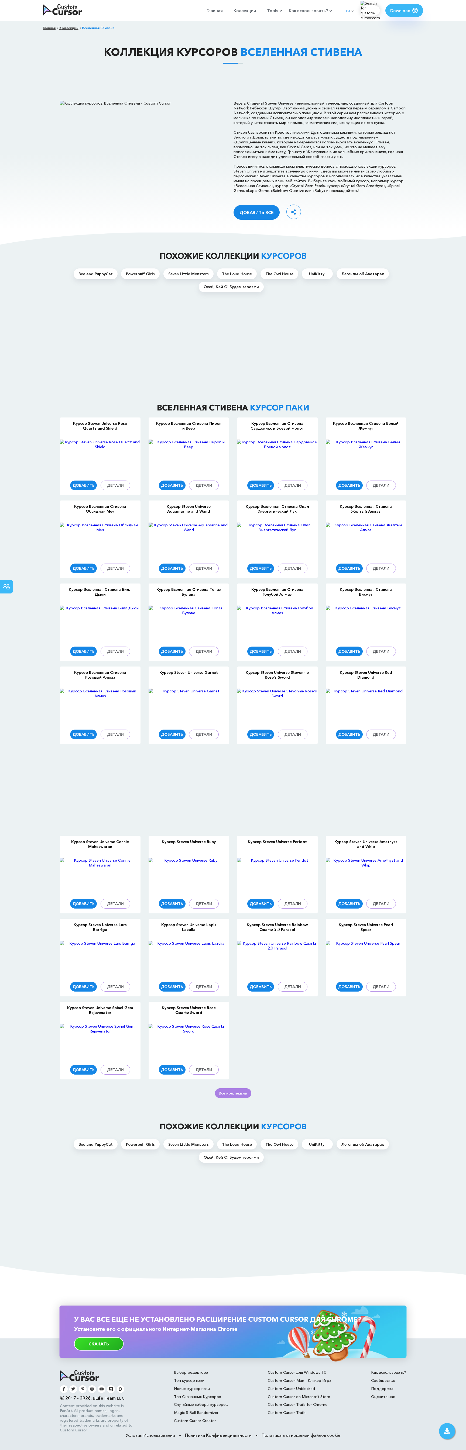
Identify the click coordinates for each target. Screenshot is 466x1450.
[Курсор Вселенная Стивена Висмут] (366, 623)
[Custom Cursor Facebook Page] (64, 1389)
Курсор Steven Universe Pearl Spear (366, 927)
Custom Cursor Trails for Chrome (297, 1404)
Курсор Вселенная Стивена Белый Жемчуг (366, 426)
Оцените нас (383, 1396)
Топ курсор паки (189, 1380)
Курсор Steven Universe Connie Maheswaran (100, 844)
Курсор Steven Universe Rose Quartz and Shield (100, 426)
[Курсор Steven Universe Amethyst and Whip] (366, 875)
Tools (272, 10)
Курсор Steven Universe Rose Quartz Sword (189, 1010)
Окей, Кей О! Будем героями (231, 286)
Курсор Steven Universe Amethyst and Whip (365, 844)
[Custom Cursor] (62, 10)
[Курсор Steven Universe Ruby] (189, 875)
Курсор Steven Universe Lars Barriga (100, 927)
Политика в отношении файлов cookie (301, 1435)
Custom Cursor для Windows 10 (297, 1372)
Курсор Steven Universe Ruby (189, 841)
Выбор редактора (191, 1372)
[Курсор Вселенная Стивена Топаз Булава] (189, 623)
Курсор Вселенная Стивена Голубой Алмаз (277, 592)
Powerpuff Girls (140, 273)
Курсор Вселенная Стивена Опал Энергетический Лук (277, 509)
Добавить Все (256, 212)
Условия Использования (150, 1435)
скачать (98, 1344)
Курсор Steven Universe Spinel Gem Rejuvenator (100, 1010)
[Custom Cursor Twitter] (73, 1389)
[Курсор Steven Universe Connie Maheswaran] (100, 875)
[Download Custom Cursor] (447, 1431)
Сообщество (383, 1380)
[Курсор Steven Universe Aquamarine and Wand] (189, 540)
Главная (215, 10)
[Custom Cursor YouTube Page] (101, 1389)
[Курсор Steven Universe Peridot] (277, 875)
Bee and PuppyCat (95, 273)
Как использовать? (308, 10)
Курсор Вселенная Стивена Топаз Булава (188, 592)
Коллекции (245, 10)
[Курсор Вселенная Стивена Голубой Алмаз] (277, 623)
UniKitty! (317, 273)
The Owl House (279, 273)
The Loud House (237, 273)
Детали (115, 485)
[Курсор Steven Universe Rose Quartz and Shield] (100, 457)
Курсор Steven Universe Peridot (277, 841)
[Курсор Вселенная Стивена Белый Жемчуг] (366, 457)
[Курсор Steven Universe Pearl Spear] (366, 958)
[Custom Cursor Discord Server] (111, 1389)
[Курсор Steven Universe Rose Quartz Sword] (189, 1041)
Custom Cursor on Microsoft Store (299, 1396)
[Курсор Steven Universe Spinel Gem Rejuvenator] (100, 1041)
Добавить (84, 485)
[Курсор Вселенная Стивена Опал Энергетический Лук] (277, 540)
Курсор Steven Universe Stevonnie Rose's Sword (277, 675)
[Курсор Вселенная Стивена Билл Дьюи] (100, 623)
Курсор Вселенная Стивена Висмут (366, 592)
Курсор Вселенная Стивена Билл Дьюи (100, 592)
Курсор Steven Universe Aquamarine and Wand (189, 509)
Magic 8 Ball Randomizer (196, 1412)
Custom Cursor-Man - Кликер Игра (299, 1380)
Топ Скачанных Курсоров (197, 1396)
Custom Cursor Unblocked (291, 1388)
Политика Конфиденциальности (218, 1435)
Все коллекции (233, 1093)
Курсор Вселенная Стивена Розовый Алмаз (100, 675)
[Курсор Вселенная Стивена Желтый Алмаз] (366, 540)
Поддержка (382, 1388)
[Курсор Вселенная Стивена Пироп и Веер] (189, 457)
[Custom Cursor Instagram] (92, 1389)
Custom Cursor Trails (287, 1412)
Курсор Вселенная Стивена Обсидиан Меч (100, 509)
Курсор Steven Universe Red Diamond (366, 675)
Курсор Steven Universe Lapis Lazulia (188, 927)
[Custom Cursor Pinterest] (83, 1389)
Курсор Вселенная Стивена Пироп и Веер (188, 426)
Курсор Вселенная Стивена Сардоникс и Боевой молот (277, 426)
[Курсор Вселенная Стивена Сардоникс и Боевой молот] (277, 457)
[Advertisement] (233, 82)
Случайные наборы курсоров (201, 1404)
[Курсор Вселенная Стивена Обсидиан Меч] (100, 540)
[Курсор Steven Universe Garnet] (189, 706)
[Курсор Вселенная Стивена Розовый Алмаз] (100, 706)
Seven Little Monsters (188, 273)
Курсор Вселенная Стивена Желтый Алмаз (366, 509)
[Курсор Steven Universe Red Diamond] (366, 706)
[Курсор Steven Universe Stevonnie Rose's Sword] (277, 706)
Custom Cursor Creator (195, 1420)
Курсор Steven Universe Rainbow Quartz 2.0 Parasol (277, 927)
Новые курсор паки (192, 1388)
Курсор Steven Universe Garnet (188, 672)
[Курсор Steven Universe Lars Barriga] (100, 958)
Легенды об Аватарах (362, 273)
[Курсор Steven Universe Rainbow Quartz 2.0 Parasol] (277, 958)
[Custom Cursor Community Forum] (121, 1389)
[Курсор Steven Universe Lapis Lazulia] (189, 958)
